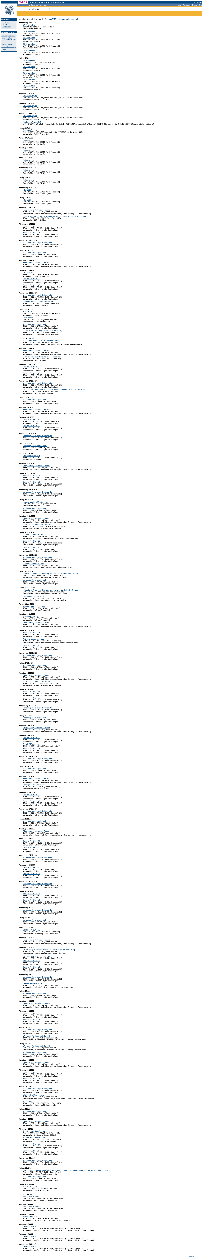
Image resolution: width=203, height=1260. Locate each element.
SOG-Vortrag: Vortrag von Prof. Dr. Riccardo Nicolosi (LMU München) (49, 950)
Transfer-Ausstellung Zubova (34, 1131)
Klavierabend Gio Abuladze (33, 596)
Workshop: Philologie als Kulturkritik (36, 1036)
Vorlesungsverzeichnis (8, 36)
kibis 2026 (27, 190)
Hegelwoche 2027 (30, 1226)
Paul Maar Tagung (30, 96)
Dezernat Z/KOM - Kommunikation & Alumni (61, 19)
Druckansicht (7, 27)
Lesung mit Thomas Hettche (33, 535)
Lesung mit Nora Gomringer (33, 785)
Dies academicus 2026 (31, 456)
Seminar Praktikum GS (31, 226)
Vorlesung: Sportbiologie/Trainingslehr (37, 242)
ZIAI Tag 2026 (28, 311)
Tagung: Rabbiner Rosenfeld (34, 606)
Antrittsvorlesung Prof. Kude (33, 639)
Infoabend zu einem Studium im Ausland (38, 301)
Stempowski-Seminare (31, 1196)
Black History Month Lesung (33, 1095)
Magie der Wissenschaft (32, 122)
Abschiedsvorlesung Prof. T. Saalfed (36, 956)
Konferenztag (28, 318)
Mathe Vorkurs (28, 140)
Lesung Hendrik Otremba (32, 983)
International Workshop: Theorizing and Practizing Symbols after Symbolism (51, 574)
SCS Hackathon (29, 25)
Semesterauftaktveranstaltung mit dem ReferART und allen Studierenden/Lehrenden (54, 216)
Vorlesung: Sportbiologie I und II (35, 252)
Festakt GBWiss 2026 (31, 744)
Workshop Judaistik (30, 616)
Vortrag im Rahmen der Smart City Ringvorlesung (41, 340)
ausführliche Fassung (6, 23)
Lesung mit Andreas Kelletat (33, 564)
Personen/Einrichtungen (8, 47)
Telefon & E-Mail (6, 44)
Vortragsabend (28, 1101)
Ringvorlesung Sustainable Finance (36, 210)
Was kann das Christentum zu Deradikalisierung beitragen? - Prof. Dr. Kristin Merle (54, 389)
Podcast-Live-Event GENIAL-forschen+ (37, 502)
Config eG (191, 1256)
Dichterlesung (28, 272)
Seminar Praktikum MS (31, 233)
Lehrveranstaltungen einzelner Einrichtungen (8, 38)
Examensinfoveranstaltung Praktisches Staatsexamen (43, 357)
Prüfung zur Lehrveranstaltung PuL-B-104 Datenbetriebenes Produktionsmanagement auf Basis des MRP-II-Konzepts (67, 1170)
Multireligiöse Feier (30, 1216)
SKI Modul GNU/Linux (31, 930)
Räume (3, 49)
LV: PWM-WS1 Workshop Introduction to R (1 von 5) (42, 330)
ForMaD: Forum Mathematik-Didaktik (37, 525)
